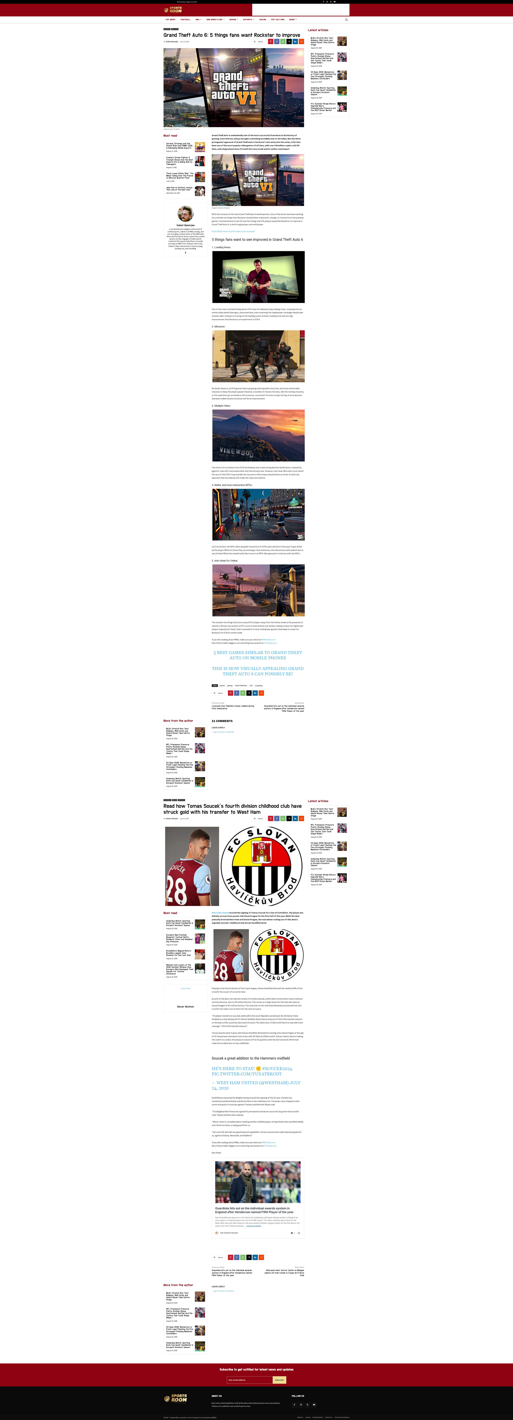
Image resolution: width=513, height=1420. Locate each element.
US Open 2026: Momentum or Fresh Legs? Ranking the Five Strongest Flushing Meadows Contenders (179, 766)
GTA (251, 686)
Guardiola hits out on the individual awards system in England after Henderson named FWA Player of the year (284, 708)
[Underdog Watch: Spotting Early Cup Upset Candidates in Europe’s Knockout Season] (200, 782)
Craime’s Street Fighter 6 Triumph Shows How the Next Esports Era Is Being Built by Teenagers (179, 161)
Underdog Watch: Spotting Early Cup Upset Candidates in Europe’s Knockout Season (179, 781)
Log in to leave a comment (223, 732)
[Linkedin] (295, 41)
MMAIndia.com (268, 639)
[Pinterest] (270, 41)
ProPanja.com (270, 643)
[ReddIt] (301, 41)
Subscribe (279, 1380)
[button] (346, 19)
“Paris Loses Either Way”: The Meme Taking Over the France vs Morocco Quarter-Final (179, 175)
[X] (330, 1)
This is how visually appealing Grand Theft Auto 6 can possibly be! (258, 671)
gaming (229, 686)
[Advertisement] (300, 10)
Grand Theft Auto (241, 686)
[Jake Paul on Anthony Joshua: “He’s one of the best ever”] (200, 191)
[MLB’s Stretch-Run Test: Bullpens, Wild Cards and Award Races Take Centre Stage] (200, 732)
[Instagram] (327, 1)
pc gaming (258, 686)
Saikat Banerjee (172, 41)
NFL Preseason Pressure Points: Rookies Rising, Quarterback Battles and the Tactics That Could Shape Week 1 (179, 749)
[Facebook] (323, 1)
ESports (167, 29)
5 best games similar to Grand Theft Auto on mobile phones (258, 655)
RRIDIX (214, 1418)
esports (222, 686)
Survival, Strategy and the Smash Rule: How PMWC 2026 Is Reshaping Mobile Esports (179, 146)
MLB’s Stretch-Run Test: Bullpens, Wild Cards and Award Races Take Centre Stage (178, 732)
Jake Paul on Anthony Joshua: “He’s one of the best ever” (179, 189)
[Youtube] (334, 1)
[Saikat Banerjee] (186, 214)
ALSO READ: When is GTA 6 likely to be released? (233, 231)
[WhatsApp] (283, 41)
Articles (175, 29)
